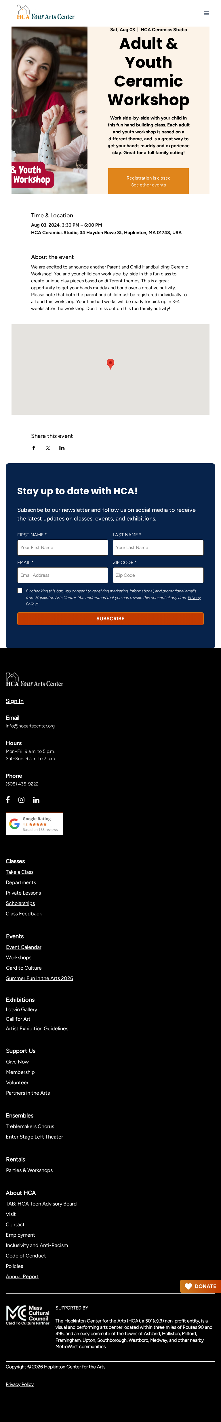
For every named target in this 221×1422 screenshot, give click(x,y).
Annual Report (22, 1276)
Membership (20, 1072)
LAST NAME (125, 535)
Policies (14, 1266)
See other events (148, 184)
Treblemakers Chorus (30, 1126)
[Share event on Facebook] (34, 448)
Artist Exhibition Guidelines (37, 1028)
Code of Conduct (26, 1256)
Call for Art (19, 1019)
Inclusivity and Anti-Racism (37, 1245)
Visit (11, 1214)
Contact (15, 1224)
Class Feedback (24, 913)
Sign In (15, 700)
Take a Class (19, 872)
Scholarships (20, 903)
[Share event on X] (48, 448)
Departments (21, 882)
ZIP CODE (123, 562)
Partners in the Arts (28, 1093)
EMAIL (23, 562)
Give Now (17, 1062)
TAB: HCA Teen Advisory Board (41, 1204)
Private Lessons (23, 893)
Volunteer (17, 1082)
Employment (20, 1235)
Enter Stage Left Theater (34, 1137)
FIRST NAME (30, 535)
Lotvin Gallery (21, 1009)
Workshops (18, 957)
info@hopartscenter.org (30, 726)
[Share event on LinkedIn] (62, 448)
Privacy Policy (20, 1384)
